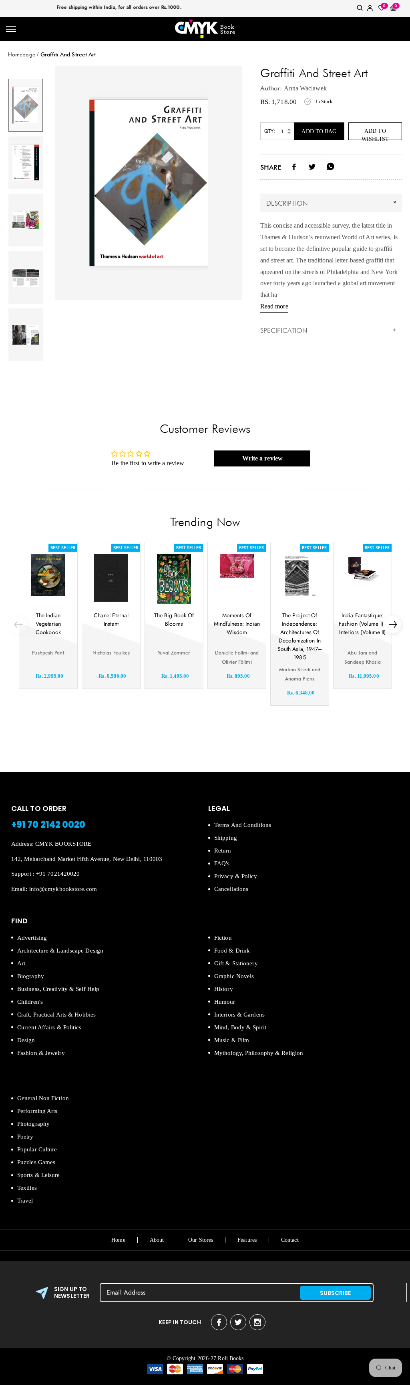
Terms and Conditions (242, 825)
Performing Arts (37, 1111)
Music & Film (231, 1040)
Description (332, 202)
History (223, 989)
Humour (224, 1002)
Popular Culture (37, 1149)
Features (247, 1240)
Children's (30, 1002)
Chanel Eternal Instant (111, 619)
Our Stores (200, 1240)
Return (222, 850)
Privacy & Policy (235, 876)
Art (21, 963)
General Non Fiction (43, 1098)
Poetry (25, 1136)
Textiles (27, 1188)
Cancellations (231, 889)
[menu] (11, 29)
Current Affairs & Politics (49, 1027)
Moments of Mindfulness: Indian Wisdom (237, 623)
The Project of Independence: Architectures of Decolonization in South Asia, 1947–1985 (299, 636)
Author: (271, 88)
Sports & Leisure (38, 1175)
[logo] (205, 29)
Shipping (225, 838)
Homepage (21, 54)
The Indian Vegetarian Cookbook (48, 623)
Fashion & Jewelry (41, 1053)
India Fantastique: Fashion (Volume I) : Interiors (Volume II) (362, 623)
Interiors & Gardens (239, 1014)
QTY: (269, 131)
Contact (290, 1240)
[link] (360, 9)
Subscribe (335, 1293)
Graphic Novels (234, 976)
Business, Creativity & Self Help (58, 989)
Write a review (262, 458)
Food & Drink (232, 950)
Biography (30, 976)
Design (26, 1040)
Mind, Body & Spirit (240, 1027)
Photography (33, 1124)
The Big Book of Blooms (174, 619)
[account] (370, 9)
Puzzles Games (36, 1162)
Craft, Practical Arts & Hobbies (56, 1014)
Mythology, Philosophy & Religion (258, 1053)
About (157, 1240)
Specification (328, 330)
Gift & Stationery (236, 963)
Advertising (32, 938)
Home (118, 1240)
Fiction (223, 938)
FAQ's (222, 863)
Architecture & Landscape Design (60, 950)
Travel (25, 1200)
